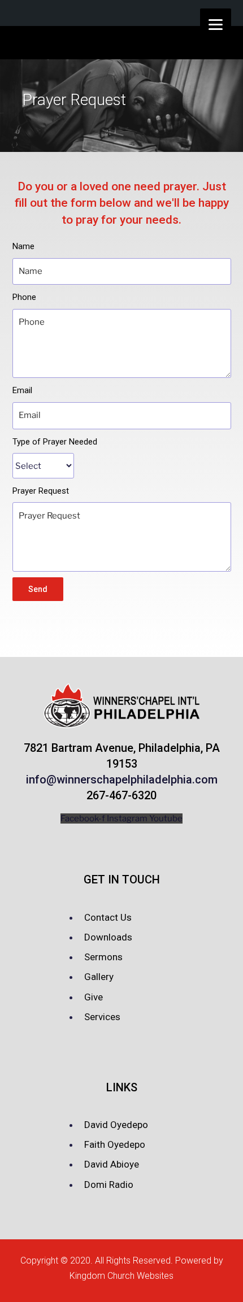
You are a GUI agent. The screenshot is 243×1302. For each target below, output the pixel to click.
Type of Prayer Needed (54, 442)
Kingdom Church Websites (121, 1275)
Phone (24, 297)
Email (22, 390)
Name (23, 246)
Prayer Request (40, 491)
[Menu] (215, 24)
